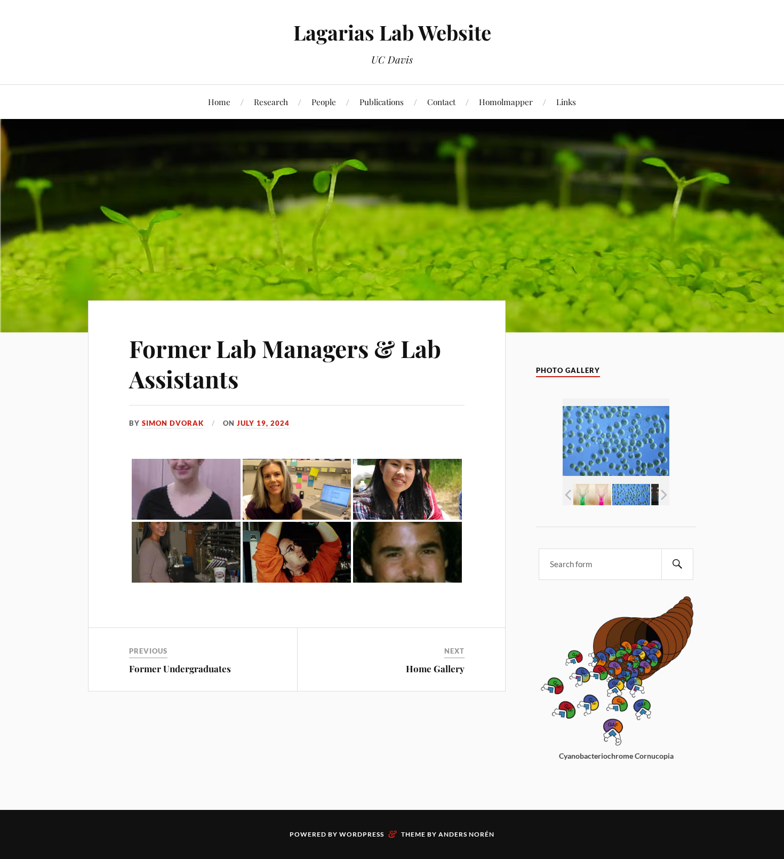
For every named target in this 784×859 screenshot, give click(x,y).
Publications (381, 101)
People (323, 101)
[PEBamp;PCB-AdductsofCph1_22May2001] (592, 494)
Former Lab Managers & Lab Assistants (285, 363)
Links (566, 101)
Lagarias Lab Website (392, 32)
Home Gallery (435, 668)
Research (271, 101)
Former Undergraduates (180, 668)
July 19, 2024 (263, 423)
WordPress (361, 834)
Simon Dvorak (173, 423)
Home (219, 101)
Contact (441, 101)
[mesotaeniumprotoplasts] (631, 494)
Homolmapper (506, 101)
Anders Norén (466, 834)
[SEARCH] (677, 564)
